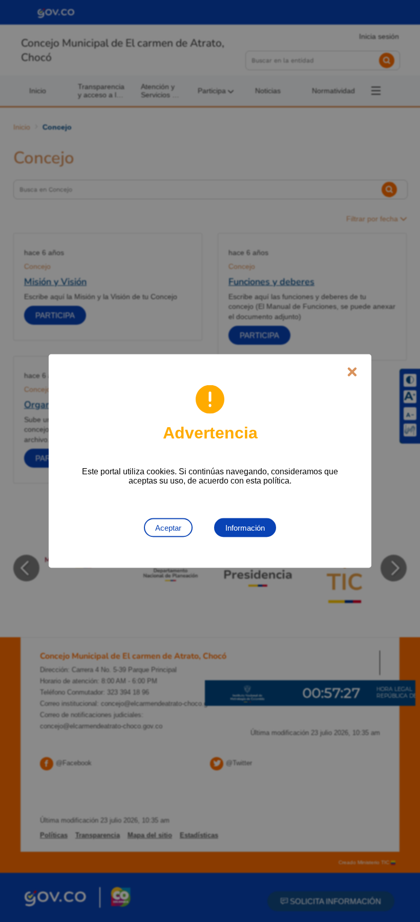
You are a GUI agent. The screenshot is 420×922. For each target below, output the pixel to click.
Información (245, 527)
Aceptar (168, 527)
